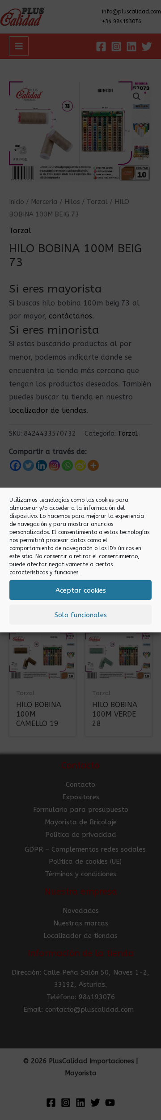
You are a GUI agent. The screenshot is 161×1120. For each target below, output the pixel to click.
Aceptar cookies (80, 590)
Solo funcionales (81, 615)
